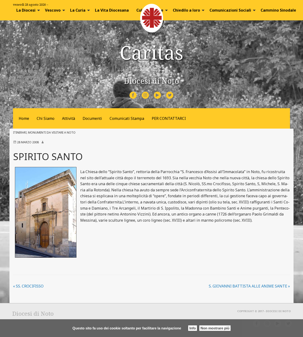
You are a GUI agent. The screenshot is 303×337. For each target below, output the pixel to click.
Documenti (92, 118)
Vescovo (53, 10)
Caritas (151, 52)
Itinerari (20, 132)
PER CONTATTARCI (169, 118)
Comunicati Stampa (127, 118)
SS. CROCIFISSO (28, 286)
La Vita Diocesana (112, 10)
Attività (68, 118)
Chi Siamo (45, 118)
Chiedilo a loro (186, 10)
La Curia (77, 10)
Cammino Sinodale (278, 10)
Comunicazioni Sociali (230, 10)
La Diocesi (26, 10)
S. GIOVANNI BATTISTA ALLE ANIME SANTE (249, 286)
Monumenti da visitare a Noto (52, 132)
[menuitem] (27, 10)
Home (24, 118)
